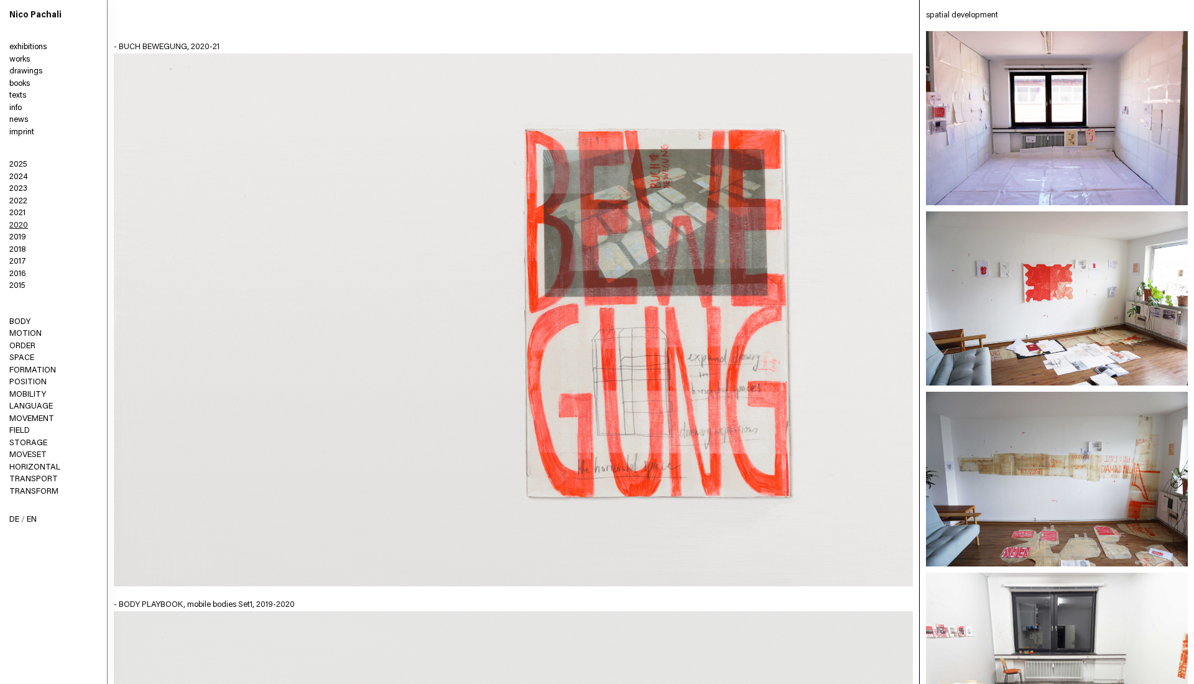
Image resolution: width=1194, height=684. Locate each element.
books (19, 84)
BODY (19, 322)
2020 (18, 225)
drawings (25, 71)
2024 (18, 177)
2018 (17, 250)
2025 (18, 164)
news (18, 120)
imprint (21, 132)
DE (14, 519)
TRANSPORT (33, 479)
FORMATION (32, 370)
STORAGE (28, 443)
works (19, 59)
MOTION (25, 334)
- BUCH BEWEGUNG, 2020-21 (167, 47)
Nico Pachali (35, 15)
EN (32, 519)
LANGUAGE (31, 406)
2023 (18, 189)
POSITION (28, 382)
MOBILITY (27, 395)
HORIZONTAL (34, 467)
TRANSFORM (33, 492)
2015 (17, 286)
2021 (17, 213)
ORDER (22, 346)
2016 (17, 274)
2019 (17, 237)
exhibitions (28, 47)
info (15, 108)
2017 (17, 261)
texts (17, 95)
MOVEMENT (31, 419)
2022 (18, 201)
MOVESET (28, 455)
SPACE (21, 358)
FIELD (19, 431)
